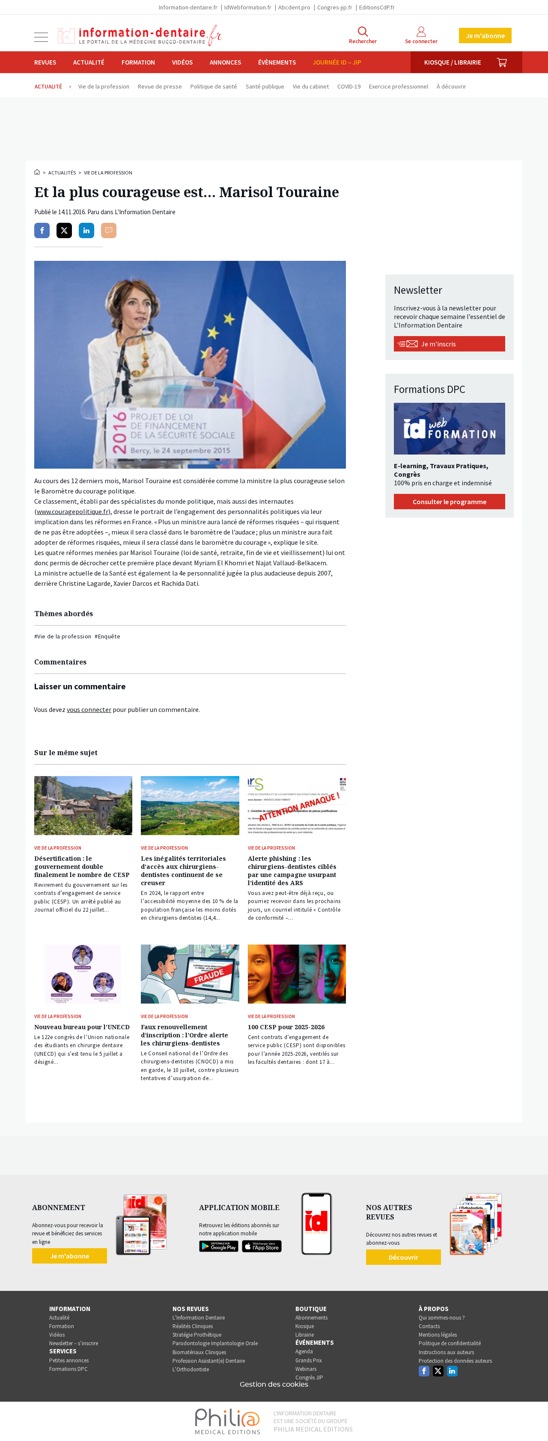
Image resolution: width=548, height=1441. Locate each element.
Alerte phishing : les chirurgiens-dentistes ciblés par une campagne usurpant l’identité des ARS (292, 870)
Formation (138, 62)
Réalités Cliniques (193, 1326)
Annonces (225, 62)
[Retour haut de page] (532, 1418)
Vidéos (182, 62)
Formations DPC (68, 1369)
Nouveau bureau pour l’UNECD (82, 1027)
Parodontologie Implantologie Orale (215, 1343)
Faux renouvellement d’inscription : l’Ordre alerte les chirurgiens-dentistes (184, 1035)
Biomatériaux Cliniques (199, 1352)
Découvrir (403, 1257)
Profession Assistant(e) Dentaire (209, 1360)
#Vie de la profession (62, 636)
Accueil (37, 171)
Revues (45, 62)
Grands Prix (308, 1360)
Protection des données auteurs (455, 1360)
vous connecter (89, 709)
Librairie (304, 1334)
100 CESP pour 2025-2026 (286, 1027)
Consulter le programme (449, 501)
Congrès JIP (309, 1377)
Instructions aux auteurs (446, 1352)
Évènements (277, 62)
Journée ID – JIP (337, 62)
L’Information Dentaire (199, 1317)
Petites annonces (69, 1360)
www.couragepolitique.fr (72, 511)
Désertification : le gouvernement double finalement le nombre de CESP (82, 866)
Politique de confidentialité (450, 1343)
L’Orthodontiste (191, 1369)
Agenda (304, 1351)
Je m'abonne (485, 35)
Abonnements (311, 1317)
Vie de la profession (108, 172)
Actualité (88, 62)
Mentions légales (438, 1334)
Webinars (305, 1369)
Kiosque (304, 1326)
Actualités (62, 172)
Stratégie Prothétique (197, 1334)
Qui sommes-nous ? (442, 1317)
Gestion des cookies (274, 1384)
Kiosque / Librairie (452, 62)
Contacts (429, 1326)
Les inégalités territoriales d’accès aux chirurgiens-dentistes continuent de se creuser (183, 870)
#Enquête (107, 636)
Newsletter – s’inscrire (73, 1343)
